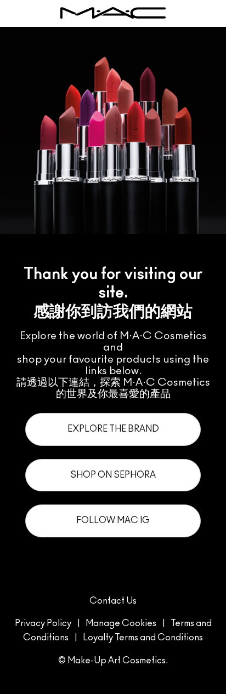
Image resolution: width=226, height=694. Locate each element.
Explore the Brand (113, 429)
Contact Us (113, 601)
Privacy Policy (43, 623)
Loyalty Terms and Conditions (143, 637)
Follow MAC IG (113, 520)
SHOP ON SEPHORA (113, 475)
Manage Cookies (121, 623)
